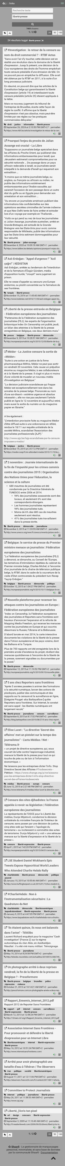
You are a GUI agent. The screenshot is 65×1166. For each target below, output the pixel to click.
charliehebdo (13, 875)
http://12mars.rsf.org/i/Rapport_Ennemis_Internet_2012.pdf (32, 1018)
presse (10, 335)
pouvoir (8, 878)
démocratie (48, 335)
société (28, 1071)
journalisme (42, 526)
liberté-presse (34, 40)
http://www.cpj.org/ (15, 1101)
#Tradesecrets (44, 769)
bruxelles (38, 981)
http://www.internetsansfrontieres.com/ (24, 1051)
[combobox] (32, 16)
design (16, 1115)
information (29, 124)
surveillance (52, 714)
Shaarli (15, 1146)
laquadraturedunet (13, 911)
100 (60, 32)
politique (51, 584)
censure (40, 714)
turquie (10, 293)
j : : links (10, 3)
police (48, 981)
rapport (10, 1009)
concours (26, 1115)
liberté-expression (26, 844)
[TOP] (53, 1158)
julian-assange (29, 242)
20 (49, 32)
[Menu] (62, 4)
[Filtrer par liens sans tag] (5, 33)
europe (36, 784)
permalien (33, 127)
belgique (20, 335)
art (8, 1115)
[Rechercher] (32, 24)
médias (10, 784)
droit (9, 124)
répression (10, 984)
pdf (18, 1009)
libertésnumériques (44, 908)
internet (26, 1009)
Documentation (49, 1152)
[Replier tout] (10, 33)
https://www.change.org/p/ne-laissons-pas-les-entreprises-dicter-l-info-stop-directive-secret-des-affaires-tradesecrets (31, 776)
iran (9, 1071)
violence (21, 984)
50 (54, 32)
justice (18, 124)
